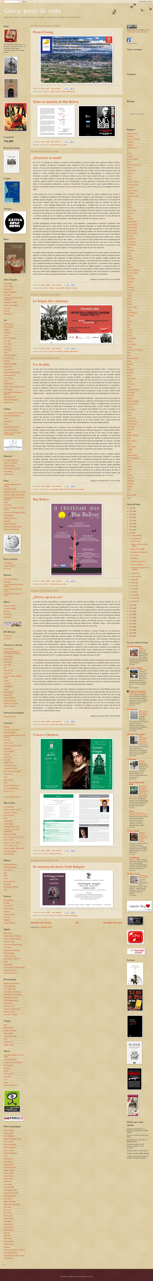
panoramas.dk (8, 1224)
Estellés (129, 256)
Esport (129, 253)
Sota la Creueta (134, 874)
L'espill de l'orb (8, 763)
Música (59, 853)
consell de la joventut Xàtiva (13, 1062)
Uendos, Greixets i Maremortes (14, 848)
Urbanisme (130, 478)
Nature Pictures (9, 1218)
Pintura (6, 381)
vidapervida (133, 709)
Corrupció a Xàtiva (133, 196)
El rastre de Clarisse (10, 812)
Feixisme (130, 267)
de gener (134, 601)
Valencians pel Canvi (10, 973)
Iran (128, 318)
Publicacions (71, 91)
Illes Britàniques (132, 313)
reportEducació (8, 474)
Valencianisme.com (10, 970)
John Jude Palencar (10, 355)
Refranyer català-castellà (12, 1009)
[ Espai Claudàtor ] (135, 646)
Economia (130, 213)
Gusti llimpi (7, 665)
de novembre (135, 538)
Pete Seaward (8, 1227)
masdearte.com (9, 369)
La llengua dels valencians (50, 301)
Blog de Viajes (8, 1027)
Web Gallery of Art (10, 397)
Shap (5, 890)
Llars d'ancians (132, 344)
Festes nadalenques (133, 270)
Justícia (129, 333)
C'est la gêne (8, 283)
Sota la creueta (9, 840)
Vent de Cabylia (9, 854)
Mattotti (6, 689)
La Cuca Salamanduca (11, 430)
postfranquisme (132, 421)
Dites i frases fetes (10, 989)
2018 (131, 533)
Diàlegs (129, 207)
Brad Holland (8, 344)
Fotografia (130, 281)
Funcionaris (130, 290)
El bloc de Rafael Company (12, 939)
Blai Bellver (41, 499)
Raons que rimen (9, 1006)
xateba (6, 1082)
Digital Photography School (12, 1139)
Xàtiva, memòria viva (10, 1085)
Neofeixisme (131, 384)
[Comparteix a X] (69, 89)
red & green (7, 308)
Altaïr (5, 1025)
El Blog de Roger (9, 942)
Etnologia (130, 259)
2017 (131, 605)
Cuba (128, 199)
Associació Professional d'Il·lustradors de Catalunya (12, 652)
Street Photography (133, 458)
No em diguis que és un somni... (14, 837)
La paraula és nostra (10, 768)
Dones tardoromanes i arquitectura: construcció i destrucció (143, 739)
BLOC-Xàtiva (8, 933)
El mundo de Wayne (10, 864)
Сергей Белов (8, 1258)
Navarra (129, 381)
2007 (131, 636)
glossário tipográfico (10, 292)
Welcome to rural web (11, 703)
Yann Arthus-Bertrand (10, 1253)
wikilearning (7, 314)
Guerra (129, 301)
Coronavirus (131, 193)
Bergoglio (130, 156)
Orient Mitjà (130, 392)
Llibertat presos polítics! (134, 350)
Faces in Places (9, 1150)
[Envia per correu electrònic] (65, 89)
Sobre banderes (132, 455)
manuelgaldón (8, 686)
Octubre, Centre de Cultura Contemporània (12, 433)
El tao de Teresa (9, 815)
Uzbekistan (130, 481)
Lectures (130, 335)
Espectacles (131, 250)
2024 (131, 514)
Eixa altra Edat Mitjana (11, 579)
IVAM (5, 352)
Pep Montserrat (9, 692)
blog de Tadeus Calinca (137, 734)
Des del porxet (8, 1065)
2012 (131, 621)
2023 (131, 517)
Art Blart (6, 330)
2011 (131, 624)
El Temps (7, 903)
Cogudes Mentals (9, 566)
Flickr (5, 1156)
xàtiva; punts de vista (32, 10)
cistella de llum (8, 1133)
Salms (6, 782)
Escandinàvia (131, 244)
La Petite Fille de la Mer (11, 827)
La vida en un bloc (10, 956)
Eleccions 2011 (132, 222)
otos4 (5, 777)
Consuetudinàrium (9, 986)
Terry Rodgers (8, 389)
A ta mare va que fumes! (12, 730)
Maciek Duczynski (10, 1201)
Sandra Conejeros (9, 698)
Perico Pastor (8, 378)
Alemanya (130, 136)
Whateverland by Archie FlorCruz (14, 1250)
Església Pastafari (10, 606)
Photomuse (7, 1236)
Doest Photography (10, 1144)
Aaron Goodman (9, 1130)
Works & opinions (9, 706)
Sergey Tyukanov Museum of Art (14, 386)
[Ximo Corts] (128, 41)
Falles (129, 264)
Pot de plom (8, 617)
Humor (129, 310)
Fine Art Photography (10, 1153)
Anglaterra (130, 142)
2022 (131, 520)
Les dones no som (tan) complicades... (11, 830)
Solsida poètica (141, 649)
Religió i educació (132, 435)
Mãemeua (7, 611)
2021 (131, 523)
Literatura (53, 853)
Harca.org (7, 582)
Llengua (63, 91)
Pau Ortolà (7, 884)
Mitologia (130, 364)
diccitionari (7, 568)
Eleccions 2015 (132, 224)
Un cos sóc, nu (9, 791)
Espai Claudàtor (9, 751)
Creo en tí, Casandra (10, 463)
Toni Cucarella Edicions (11, 788)
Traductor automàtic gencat (13, 527)
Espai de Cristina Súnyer (12, 950)
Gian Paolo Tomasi (10, 1167)
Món (128, 367)
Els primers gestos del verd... (13, 745)
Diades (129, 204)
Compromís (130, 187)
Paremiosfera (8, 1003)
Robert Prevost (132, 441)
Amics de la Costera (56, 351)
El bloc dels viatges (10, 1030)
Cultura (64, 145)
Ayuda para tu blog (10, 489)
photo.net (7, 1233)
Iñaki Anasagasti (9, 953)
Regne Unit (130, 429)
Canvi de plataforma (142, 762)
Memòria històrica (132, 358)
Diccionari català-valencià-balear (14, 495)
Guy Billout (7, 349)
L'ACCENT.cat (8, 906)
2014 (131, 614)
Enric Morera (8, 947)
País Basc (130, 395)
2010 (131, 627)
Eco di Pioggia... (9, 286)
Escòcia (129, 247)
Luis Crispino (8, 1199)
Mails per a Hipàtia (10, 834)
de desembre (135, 535)
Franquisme (131, 287)
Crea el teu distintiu (132, 43)
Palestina (130, 398)
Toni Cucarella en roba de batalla (14, 967)
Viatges (129, 486)
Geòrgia (129, 296)
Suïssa (129, 461)
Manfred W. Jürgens (10, 364)
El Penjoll (7, 1068)
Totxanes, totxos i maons (12, 843)
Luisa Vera (7, 683)
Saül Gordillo (8, 964)
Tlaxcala (6, 311)
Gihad (129, 298)
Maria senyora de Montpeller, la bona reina (143, 712)
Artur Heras (7, 341)
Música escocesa (9, 881)
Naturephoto (8, 1221)
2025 (131, 511)
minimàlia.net (8, 563)
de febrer (134, 598)
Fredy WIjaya (8, 1161)
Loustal (6, 681)
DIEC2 (6, 502)
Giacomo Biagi (8, 1164)
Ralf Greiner (7, 1238)
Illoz (5, 667)
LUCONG (7, 361)
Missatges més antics (112, 923)
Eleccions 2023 (132, 230)
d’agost (133, 579)
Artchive (6, 335)
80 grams (7, 727)
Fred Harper (7, 662)
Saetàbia (130, 449)
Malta (128, 353)
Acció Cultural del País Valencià (14, 413)
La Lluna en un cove (10, 765)
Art (128, 150)
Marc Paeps (8, 1207)
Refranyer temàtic (9, 1012)
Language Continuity (10, 302)
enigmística (7, 748)
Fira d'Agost (131, 278)
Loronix (6, 878)
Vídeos (129, 489)
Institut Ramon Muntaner (12, 427)
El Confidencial (8, 900)
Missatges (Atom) (46, 927)
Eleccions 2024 (132, 233)
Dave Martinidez (9, 1136)
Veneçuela (130, 484)
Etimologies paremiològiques (13, 994)
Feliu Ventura (8, 870)
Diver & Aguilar (8, 1142)
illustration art (8, 670)
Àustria (129, 153)
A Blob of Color (8, 324)
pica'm (6, 961)
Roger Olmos (8, 695)
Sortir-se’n (132, 859)
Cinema (129, 179)
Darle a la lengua (9, 466)
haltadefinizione (9, 1176)
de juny (133, 586)
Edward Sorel (8, 659)
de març (134, 595)
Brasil (129, 162)
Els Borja (130, 236)
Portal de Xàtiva (9, 909)
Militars (129, 361)
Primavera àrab (132, 424)
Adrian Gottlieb (8, 327)
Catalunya (130, 173)
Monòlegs (130, 372)
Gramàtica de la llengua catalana (14, 512)
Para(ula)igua (8, 471)
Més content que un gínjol (12, 771)
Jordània (129, 330)
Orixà (5, 1039)
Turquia (129, 469)
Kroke (6, 875)
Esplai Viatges (8, 1033)
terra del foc (7, 1077)
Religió (129, 432)
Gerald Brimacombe (10, 1036)
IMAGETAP (7, 1181)
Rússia (129, 444)
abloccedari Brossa (10, 732)
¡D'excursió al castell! (47, 157)
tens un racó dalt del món (12, 785)
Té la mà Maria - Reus (11, 845)
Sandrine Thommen (10, 701)
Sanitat (81, 489)
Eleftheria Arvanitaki (10, 867)
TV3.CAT (7, 917)
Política (66, 489)
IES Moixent (8, 636)
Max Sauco (7, 1210)
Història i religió (132, 307)
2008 (131, 633)
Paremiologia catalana (11, 997)
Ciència (129, 176)
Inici (77, 923)
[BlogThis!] (67, 89)
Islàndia (129, 321)
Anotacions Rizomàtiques (12, 415)
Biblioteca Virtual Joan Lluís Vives (15, 492)
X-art (5, 1079)
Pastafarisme (8, 614)
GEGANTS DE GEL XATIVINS (143, 876)
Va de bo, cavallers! (10, 851)
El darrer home (8, 743)
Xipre (128, 498)
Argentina (130, 145)
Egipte (129, 216)
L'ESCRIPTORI (134, 858)
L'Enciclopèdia (8, 515)
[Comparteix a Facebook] (71, 89)
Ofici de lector (8, 774)
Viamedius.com (9, 1042)
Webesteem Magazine (11, 400)
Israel (128, 324)
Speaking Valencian (10, 524)
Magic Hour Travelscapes (12, 1204)
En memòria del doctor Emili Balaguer (59, 866)
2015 (131, 611)
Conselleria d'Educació (11, 460)
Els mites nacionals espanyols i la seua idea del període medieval (143, 837)
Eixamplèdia (8, 505)
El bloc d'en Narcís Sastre (12, 809)
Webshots (7, 1247)
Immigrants (130, 316)
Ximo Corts (130, 37)
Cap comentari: (56, 88)
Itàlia (128, 327)
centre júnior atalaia (10, 1059)
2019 (131, 530)
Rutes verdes (131, 446)
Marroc (129, 355)
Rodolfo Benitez (9, 1244)
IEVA (5, 424)
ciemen (6, 418)
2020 (131, 527)
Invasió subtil (8, 821)
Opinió (61, 489)
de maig (134, 589)
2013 (131, 617)
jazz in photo (8, 1184)
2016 (131, 608)
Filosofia (129, 276)
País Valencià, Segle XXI (12, 959)
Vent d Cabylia (134, 831)
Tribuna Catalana (9, 914)
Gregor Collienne (9, 1170)
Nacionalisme (131, 378)
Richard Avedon (9, 1241)
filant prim (7, 754)
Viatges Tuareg (9, 1045)
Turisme (74, 288)
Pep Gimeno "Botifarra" (11, 887)
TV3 (128, 472)
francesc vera (8, 1159)
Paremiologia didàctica (11, 1000)
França (129, 284)
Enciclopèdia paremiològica (12, 992)
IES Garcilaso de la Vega (12, 468)
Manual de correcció (10, 518)
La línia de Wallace (136, 668)
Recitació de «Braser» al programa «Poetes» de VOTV (138, 814)
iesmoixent (7, 638)
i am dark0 (7, 295)
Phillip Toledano (9, 1230)
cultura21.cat (8, 421)
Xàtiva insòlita (131, 495)
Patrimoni (68, 288)
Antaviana (7, 740)
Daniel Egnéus (8, 656)
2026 (131, 508)
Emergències (131, 239)
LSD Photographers (10, 1196)
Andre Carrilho (8, 649)
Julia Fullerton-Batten (10, 1190)
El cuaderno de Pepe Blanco (13, 944)
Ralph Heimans (9, 384)
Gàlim (6, 818)
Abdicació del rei (132, 133)
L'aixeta (6, 1071)
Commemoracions (55, 145)
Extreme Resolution (10, 1147)
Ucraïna (129, 475)
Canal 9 (129, 167)
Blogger (90, 1276)
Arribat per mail (132, 148)
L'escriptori (7, 760)
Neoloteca (7, 521)
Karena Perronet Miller (11, 1193)
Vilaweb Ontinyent (9, 923)
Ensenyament (131, 242)
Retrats (129, 438)
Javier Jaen (7, 673)
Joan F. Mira (8, 757)
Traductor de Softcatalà (11, 529)
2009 (131, 630)
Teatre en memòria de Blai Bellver (56, 101)
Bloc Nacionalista (132, 159)
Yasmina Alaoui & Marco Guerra (14, 1255)
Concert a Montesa (45, 734)
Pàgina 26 (7, 911)
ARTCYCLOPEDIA (10, 338)
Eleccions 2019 (132, 227)
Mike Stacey (8, 1213)
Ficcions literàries (132, 273)
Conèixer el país (55, 91)
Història (52, 288)
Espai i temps (143, 670)
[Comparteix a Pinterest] (73, 89)
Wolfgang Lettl (8, 402)
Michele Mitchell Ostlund (12, 372)
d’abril (133, 592)
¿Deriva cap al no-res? (48, 597)
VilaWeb (6, 920)
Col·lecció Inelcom (133, 182)
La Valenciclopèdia (10, 608)
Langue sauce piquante (11, 305)
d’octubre (134, 573)
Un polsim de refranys (11, 1014)
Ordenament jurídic (133, 390)
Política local (74, 489)
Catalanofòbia (131, 170)
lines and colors (9, 358)
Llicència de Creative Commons (137, 32)
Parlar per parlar (132, 404)
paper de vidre (8, 780)
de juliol (133, 582)
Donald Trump (131, 210)
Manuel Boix (8, 367)
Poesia (129, 412)
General (129, 293)
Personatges (73, 915)
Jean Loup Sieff (9, 1187)
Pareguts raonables (133, 401)
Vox (128, 492)
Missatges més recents (41, 923)
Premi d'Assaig (43, 32)
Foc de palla (41, 364)
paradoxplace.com (10, 375)
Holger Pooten (8, 1179)
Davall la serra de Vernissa (12, 936)
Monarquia (130, 370)
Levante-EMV (59, 288)
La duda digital (8, 824)
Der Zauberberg (9, 807)
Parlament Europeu (10, 716)
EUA (128, 261)
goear (5, 873)
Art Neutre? (7, 332)
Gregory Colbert (9, 1173)
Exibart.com (8, 347)
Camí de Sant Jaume (134, 165)
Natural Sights (8, 1216)
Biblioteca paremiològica (11, 983)
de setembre (135, 576)
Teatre (129, 464)
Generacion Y (8, 289)
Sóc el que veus (9, 1074)
